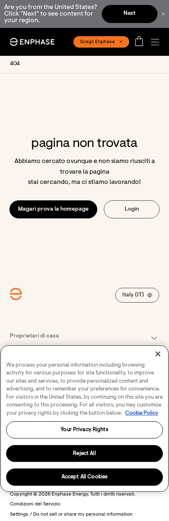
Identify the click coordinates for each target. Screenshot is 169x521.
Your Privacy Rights (84, 429)
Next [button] (129, 13)
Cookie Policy (141, 413)
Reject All (84, 453)
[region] (84, 418)
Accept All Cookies (84, 477)
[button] (157, 42)
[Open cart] (141, 42)
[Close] (158, 354)
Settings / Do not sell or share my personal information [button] (71, 514)
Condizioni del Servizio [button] (35, 504)
